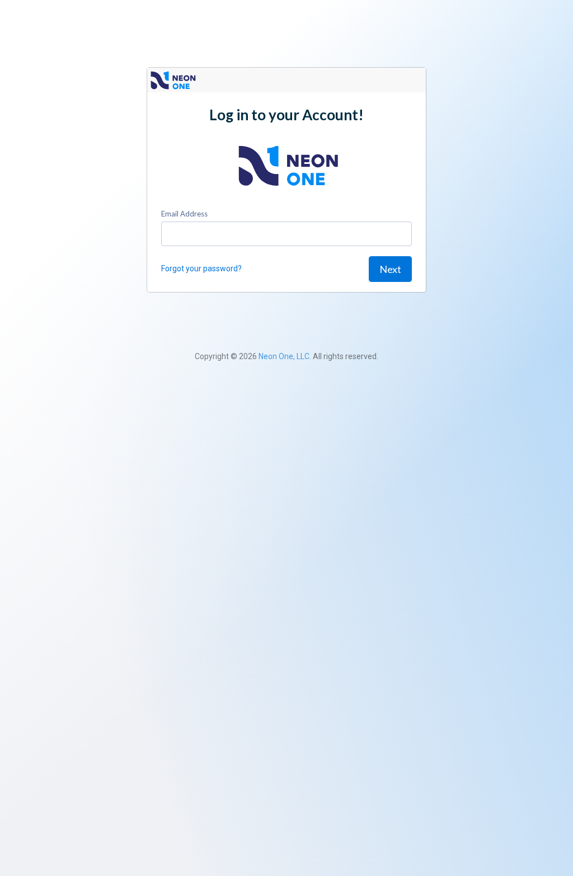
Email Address (184, 213)
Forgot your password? (201, 268)
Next (390, 269)
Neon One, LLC (284, 356)
